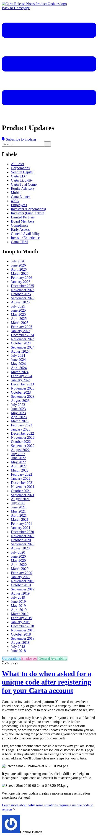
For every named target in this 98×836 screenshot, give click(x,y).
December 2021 (22, 483)
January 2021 (20, 528)
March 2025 (19, 323)
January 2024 (20, 380)
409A (15, 201)
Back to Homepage (16, 8)
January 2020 (20, 577)
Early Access (20, 229)
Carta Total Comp (24, 184)
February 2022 (21, 474)
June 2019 (18, 601)
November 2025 (22, 290)
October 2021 (21, 491)
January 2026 (20, 282)
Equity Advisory (23, 188)
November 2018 (22, 630)
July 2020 (18, 552)
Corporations (20, 168)
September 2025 (22, 298)
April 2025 (19, 319)
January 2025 (20, 331)
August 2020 (20, 548)
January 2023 (20, 429)
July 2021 (18, 503)
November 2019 (22, 581)
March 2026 (19, 273)
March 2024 (19, 372)
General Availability (25, 234)
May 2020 (18, 560)
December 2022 (22, 433)
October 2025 (21, 294)
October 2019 (21, 585)
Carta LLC (19, 176)
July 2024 (18, 355)
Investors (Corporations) (28, 209)
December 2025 (22, 286)
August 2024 (20, 351)
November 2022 (22, 437)
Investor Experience (25, 238)
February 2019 (21, 618)
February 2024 (21, 376)
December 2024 (22, 335)
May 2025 (18, 314)
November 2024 (22, 339)
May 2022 (18, 462)
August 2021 (20, 499)
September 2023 (22, 396)
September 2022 (22, 446)
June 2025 (18, 310)
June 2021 (18, 507)
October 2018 (21, 634)
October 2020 (21, 540)
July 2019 (18, 597)
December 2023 (22, 384)
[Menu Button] (49, 116)
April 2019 (19, 610)
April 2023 (19, 417)
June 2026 (18, 265)
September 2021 (22, 495)
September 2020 (22, 544)
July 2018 (18, 647)
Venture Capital (22, 172)
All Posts (17, 164)
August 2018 (20, 642)
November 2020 (22, 536)
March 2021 (19, 519)
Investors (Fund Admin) (28, 213)
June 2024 (18, 360)
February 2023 (21, 425)
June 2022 (18, 458)
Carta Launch (21, 197)
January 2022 (20, 478)
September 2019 (22, 589)
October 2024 (21, 343)
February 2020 (21, 573)
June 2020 (18, 556)
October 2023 (21, 392)
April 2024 (19, 368)
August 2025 (20, 302)
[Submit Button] (47, 144)
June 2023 (18, 409)
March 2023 (19, 421)
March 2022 (19, 470)
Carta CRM (19, 242)
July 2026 (18, 261)
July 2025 (18, 306)
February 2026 (21, 278)
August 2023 (20, 401)
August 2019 (20, 593)
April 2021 (19, 515)
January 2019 (20, 622)
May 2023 (18, 413)
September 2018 (22, 638)
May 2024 (18, 364)
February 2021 (21, 524)
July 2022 (18, 454)
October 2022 (21, 442)
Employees (19, 205)
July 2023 (18, 405)
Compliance (19, 225)
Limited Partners (23, 217)
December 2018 (22, 626)
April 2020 (19, 565)
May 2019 (18, 606)
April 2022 (19, 466)
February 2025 (21, 327)
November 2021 (22, 487)
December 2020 (22, 532)
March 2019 (19, 614)
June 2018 (18, 651)
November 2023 (22, 388)
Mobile (16, 193)
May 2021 (18, 511)
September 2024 (22, 347)
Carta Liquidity (22, 180)
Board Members (22, 221)
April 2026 (19, 269)
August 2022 (20, 450)
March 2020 (19, 569)
